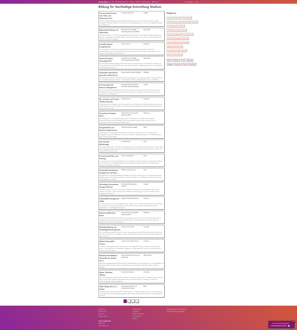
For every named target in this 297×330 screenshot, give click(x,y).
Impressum (102, 309)
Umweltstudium (187, 34)
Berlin (169, 60)
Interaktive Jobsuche (122, 2)
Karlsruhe (178, 64)
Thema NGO (136, 316)
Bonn (184, 64)
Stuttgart (169, 64)
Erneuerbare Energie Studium (176, 50)
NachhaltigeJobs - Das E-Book (176, 309)
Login (196, 2)
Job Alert (156, 2)
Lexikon (135, 318)
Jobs (113, 2)
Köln (182, 60)
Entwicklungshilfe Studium (175, 26)
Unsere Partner (103, 316)
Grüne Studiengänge (174, 34)
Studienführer (137, 309)
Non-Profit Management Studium (177, 38)
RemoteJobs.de (103, 326)
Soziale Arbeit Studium (174, 54)
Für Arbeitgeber (188, 2)
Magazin (132, 2)
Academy (135, 311)
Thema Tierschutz (138, 314)
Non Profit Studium (173, 17)
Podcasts (138, 2)
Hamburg (189, 60)
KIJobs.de (101, 323)
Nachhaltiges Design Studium (176, 30)
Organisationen (146, 2)
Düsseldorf (191, 64)
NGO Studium (186, 17)
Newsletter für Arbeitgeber (176, 311)
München (176, 60)
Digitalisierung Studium (174, 46)
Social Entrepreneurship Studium (177, 42)
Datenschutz (102, 311)
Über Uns (101, 314)
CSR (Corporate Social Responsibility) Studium (182, 22)
